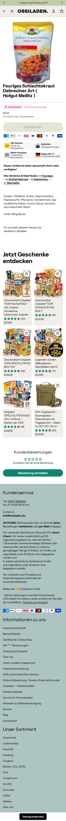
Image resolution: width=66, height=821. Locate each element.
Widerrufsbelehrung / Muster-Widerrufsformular (31, 680)
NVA (5, 772)
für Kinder (8, 789)
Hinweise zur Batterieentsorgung (22, 703)
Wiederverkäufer (13, 691)
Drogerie (8, 761)
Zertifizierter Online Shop (17, 639)
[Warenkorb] (62, 11)
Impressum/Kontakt (14, 628)
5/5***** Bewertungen (15, 645)
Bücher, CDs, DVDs (14, 766)
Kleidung (8, 755)
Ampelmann (10, 778)
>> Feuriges (46, 175)
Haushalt (8, 749)
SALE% (7, 784)
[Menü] (4, 11)
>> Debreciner (39, 179)
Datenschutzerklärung (16, 668)
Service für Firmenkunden (18, 697)
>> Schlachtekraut (17, 179)
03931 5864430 (17, 501)
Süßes (6, 795)
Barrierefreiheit (11, 634)
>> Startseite (11, 183)
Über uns (8, 657)
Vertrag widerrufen (33, 816)
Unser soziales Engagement (19, 662)
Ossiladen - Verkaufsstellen (19, 686)
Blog (5, 715)
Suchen (7, 709)
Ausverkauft (10, 720)
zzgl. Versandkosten (24, 116)
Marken (7, 801)
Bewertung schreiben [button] (33, 473)
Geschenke (9, 737)
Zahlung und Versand (35, 602)
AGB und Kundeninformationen (21, 674)
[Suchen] (12, 11)
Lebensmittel (10, 743)
